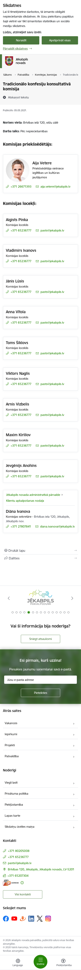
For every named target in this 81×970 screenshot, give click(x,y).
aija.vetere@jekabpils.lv (55, 186)
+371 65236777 (21, 230)
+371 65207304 (18, 875)
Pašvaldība (12, 756)
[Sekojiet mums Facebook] (6, 919)
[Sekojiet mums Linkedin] (31, 919)
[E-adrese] (11, 882)
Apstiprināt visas (60, 40)
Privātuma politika (16, 793)
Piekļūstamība (14, 804)
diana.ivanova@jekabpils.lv (57, 526)
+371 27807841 (21, 526)
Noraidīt (21, 40)
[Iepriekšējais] (8, 598)
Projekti (10, 745)
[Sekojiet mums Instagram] (48, 918)
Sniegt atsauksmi (40, 639)
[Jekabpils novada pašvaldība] (28, 65)
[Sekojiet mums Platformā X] (40, 919)
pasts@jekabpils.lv (52, 230)
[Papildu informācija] (22, 882)
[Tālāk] (72, 598)
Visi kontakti (23, 894)
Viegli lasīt (11, 782)
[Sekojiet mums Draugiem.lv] (23, 918)
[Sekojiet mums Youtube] (14, 918)
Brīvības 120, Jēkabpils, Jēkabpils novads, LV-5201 (41, 869)
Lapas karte (12, 815)
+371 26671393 (21, 186)
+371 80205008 (18, 851)
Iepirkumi (11, 734)
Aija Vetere (42, 163)
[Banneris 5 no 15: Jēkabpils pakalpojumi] (40, 598)
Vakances (11, 723)
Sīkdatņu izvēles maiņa (19, 826)
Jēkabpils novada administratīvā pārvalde (33, 495)
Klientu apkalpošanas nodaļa (25, 501)
